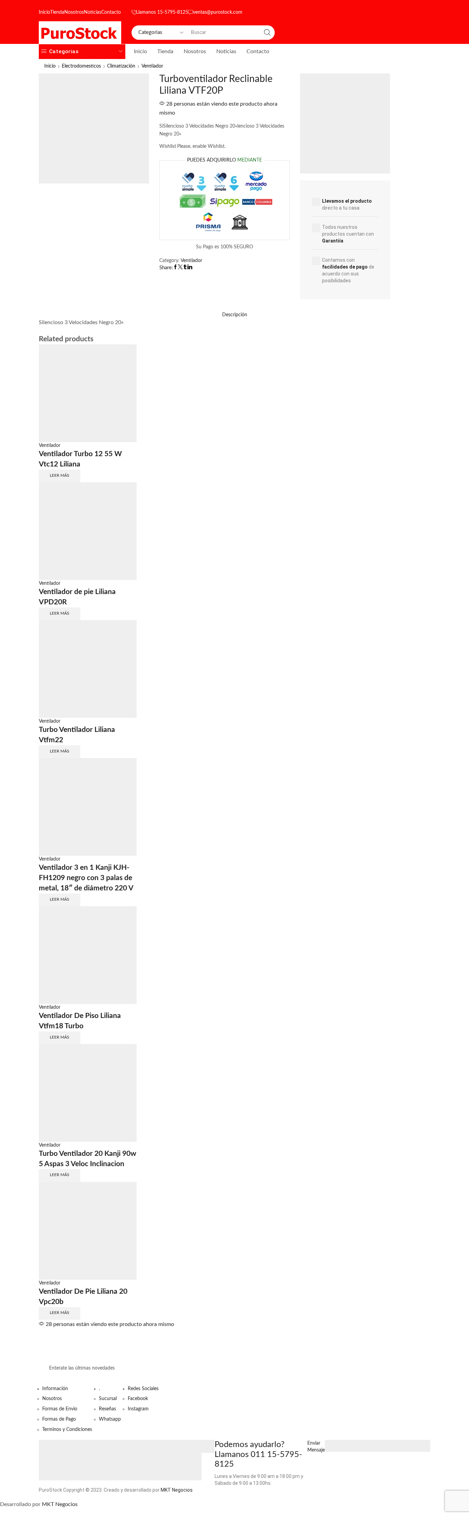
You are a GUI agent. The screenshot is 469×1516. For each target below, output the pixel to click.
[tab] (234, 314)
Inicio (44, 12)
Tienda (57, 12)
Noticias (92, 12)
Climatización (121, 66)
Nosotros (74, 12)
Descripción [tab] (234, 314)
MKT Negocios (177, 1490)
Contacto (111, 12)
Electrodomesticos (81, 66)
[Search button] (267, 32)
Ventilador (152, 66)
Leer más (59, 475)
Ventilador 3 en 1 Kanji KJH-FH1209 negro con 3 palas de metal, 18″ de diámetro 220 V (86, 878)
